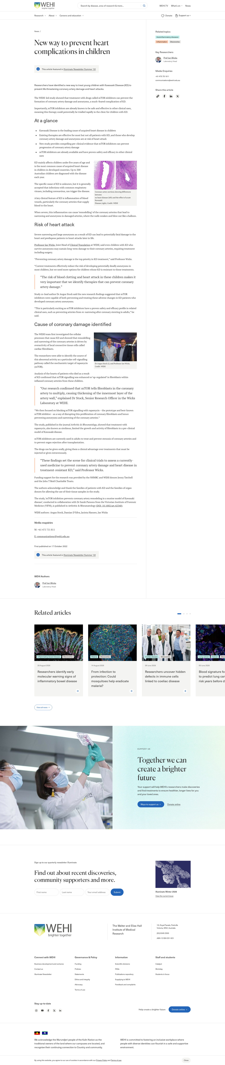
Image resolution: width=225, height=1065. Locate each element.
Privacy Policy (101, 1060)
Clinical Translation (80, 244)
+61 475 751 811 (162, 76)
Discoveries (175, 41)
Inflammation (162, 41)
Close (186, 1060)
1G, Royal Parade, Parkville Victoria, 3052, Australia (167, 926)
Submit (117, 892)
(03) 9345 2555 (163, 933)
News (36, 31)
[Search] (144, 5)
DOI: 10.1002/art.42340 (109, 505)
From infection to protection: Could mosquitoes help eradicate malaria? (110, 678)
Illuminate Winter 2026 (166, 891)
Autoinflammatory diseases (167, 37)
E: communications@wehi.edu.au (51, 536)
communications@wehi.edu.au (167, 80)
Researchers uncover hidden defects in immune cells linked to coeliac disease (165, 676)
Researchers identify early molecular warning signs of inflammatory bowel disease (57, 676)
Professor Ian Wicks (44, 244)
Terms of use (116, 1060)
